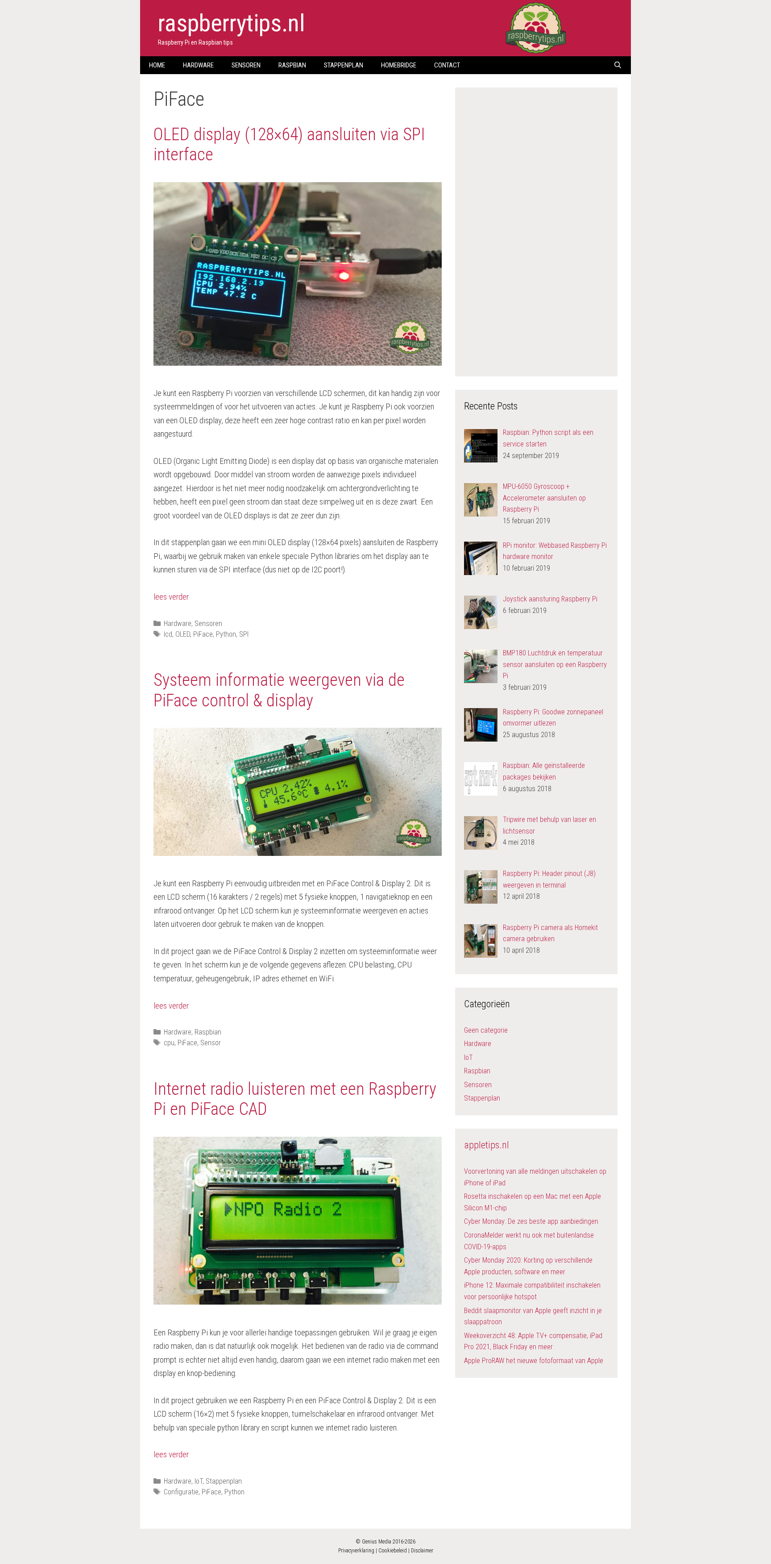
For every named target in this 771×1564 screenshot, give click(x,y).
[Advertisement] (536, 230)
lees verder (171, 597)
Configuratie (181, 1492)
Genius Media (376, 1542)
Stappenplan (343, 65)
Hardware (198, 65)
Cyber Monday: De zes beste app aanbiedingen (531, 1221)
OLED (182, 634)
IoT (199, 1481)
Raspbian (292, 65)
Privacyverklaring (356, 1550)
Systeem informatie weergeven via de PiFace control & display (279, 690)
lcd (168, 634)
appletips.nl (486, 1145)
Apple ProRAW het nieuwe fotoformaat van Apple (533, 1360)
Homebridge (398, 65)
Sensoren (246, 65)
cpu (169, 1042)
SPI (244, 634)
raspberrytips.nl (231, 23)
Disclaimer (422, 1550)
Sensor (210, 1042)
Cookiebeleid (392, 1550)
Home (157, 65)
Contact (447, 65)
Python (226, 634)
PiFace (203, 634)
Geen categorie (486, 1030)
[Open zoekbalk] (618, 65)
